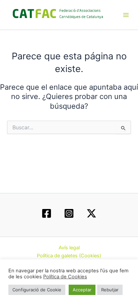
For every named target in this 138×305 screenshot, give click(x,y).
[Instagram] (69, 213)
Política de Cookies (65, 277)
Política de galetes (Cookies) (69, 256)
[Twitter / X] (91, 213)
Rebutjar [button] (110, 289)
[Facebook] (47, 213)
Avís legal (69, 248)
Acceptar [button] (82, 289)
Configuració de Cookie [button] (36, 289)
